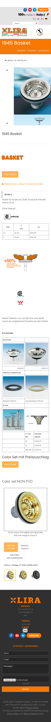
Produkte (32, 50)
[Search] (36, 23)
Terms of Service (31, 714)
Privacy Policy (32, 708)
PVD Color (10, 174)
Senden (25, 689)
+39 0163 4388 (25, 624)
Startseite (21, 50)
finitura (11, 547)
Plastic (25, 547)
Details (8, 195)
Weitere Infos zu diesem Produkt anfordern (23, 184)
